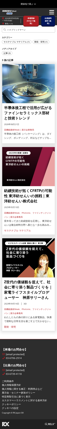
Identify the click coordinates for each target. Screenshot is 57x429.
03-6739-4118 (14, 373)
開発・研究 (10, 326)
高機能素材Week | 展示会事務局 (19, 129)
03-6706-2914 (14, 358)
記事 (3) (7, 53)
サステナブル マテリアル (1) (17, 41)
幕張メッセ (9, 23)
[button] (31, 21)
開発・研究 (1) (41, 41)
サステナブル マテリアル (17, 230)
